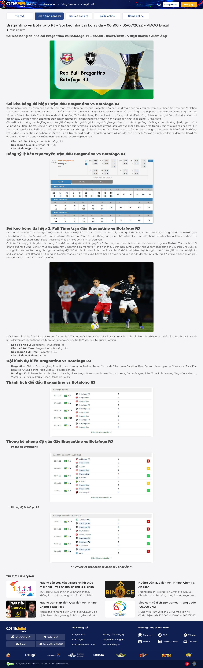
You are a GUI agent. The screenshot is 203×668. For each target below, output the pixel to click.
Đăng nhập (171, 4)
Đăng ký (188, 4)
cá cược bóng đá (94, 566)
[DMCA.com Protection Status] (10, 664)
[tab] (19, 16)
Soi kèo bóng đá (19, 36)
